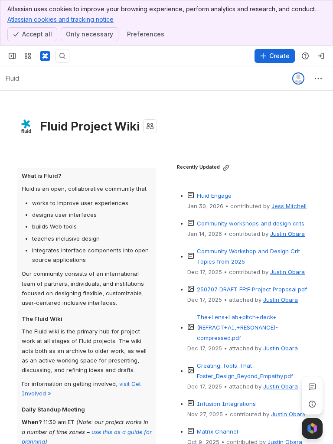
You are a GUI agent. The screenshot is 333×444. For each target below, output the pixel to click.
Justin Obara (287, 233)
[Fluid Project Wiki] (45, 56)
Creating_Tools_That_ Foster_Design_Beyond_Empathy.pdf (245, 370)
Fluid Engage (214, 195)
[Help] (305, 56)
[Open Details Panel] (312, 404)
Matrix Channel (217, 431)
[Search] (62, 56)
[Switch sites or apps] (28, 56)
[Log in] (321, 56)
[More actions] (318, 78)
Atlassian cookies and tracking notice (60, 19)
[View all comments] (312, 387)
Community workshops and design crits (250, 223)
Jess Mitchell (289, 205)
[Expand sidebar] (12, 56)
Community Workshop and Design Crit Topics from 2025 (249, 256)
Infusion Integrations (226, 403)
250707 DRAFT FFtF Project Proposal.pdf (252, 289)
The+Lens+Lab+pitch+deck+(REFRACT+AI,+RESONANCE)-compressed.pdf (237, 327)
